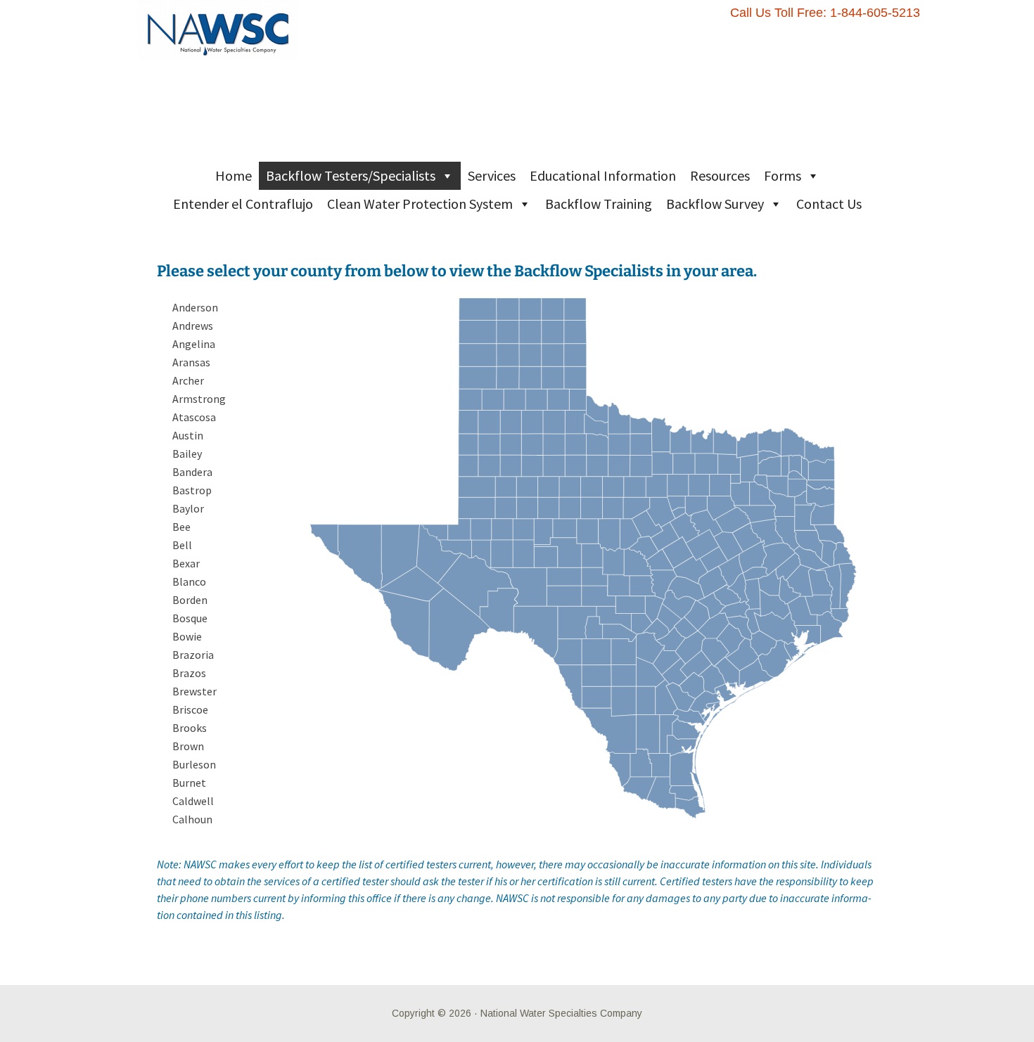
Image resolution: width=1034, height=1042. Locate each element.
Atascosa (194, 417)
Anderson (195, 307)
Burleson (194, 764)
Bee (181, 527)
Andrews (192, 326)
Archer (188, 380)
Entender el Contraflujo (243, 203)
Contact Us (829, 203)
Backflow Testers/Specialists (350, 175)
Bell (182, 545)
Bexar (186, 563)
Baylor (188, 508)
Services (492, 175)
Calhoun (192, 819)
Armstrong (199, 399)
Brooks (189, 728)
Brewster (194, 691)
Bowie (187, 636)
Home (233, 175)
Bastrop (192, 490)
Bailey (187, 453)
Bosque (190, 618)
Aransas (191, 362)
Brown (188, 746)
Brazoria (193, 655)
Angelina (193, 344)
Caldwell (193, 801)
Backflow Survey (715, 203)
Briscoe (190, 709)
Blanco (189, 581)
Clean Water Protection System (420, 203)
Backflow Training (598, 203)
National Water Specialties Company (561, 1013)
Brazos (189, 673)
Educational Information (603, 175)
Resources (720, 175)
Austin (187, 435)
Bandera (192, 472)
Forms (782, 175)
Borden (190, 600)
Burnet (189, 783)
